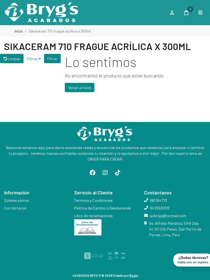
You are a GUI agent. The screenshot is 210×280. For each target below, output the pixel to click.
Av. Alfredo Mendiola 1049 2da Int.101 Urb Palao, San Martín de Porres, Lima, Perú (175, 229)
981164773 (158, 200)
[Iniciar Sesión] (172, 12)
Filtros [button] (33, 58)
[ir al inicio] (105, 134)
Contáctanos (15, 208)
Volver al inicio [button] (79, 87)
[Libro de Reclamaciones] (87, 226)
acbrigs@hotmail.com (168, 215)
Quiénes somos (16, 200)
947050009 (159, 208)
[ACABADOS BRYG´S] (84, 13)
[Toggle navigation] (200, 12)
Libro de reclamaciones (93, 215)
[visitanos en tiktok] (117, 173)
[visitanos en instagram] (105, 173)
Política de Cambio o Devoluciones (102, 208)
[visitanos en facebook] (92, 173)
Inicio (18, 31)
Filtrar (52, 58)
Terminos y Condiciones (93, 200)
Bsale (134, 275)
